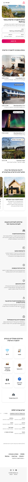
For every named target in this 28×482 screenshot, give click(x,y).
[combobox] (13, 31)
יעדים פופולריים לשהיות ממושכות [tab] (17, 413)
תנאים (11, 474)
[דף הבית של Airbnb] (24, 2)
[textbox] (19, 36)
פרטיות (15, 474)
